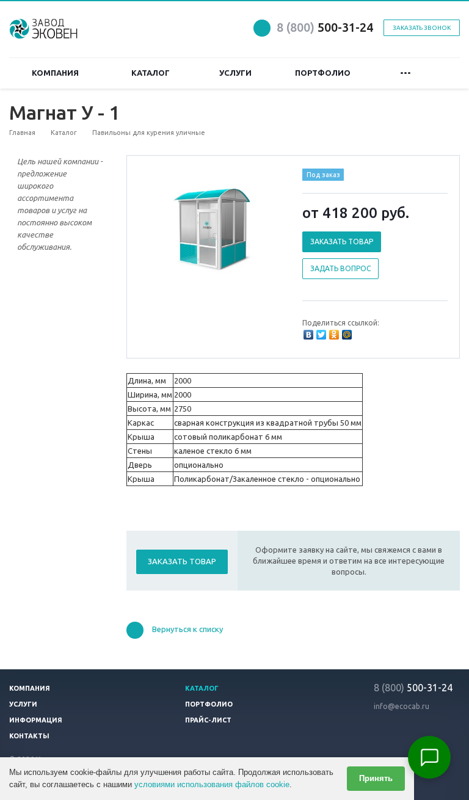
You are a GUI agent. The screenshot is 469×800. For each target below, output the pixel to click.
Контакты (29, 736)
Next (262, 227)
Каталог (152, 72)
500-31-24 (325, 27)
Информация (35, 720)
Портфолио (324, 72)
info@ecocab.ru (401, 706)
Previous (162, 227)
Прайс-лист (208, 720)
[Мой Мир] (347, 335)
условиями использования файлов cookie (211, 784)
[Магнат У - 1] (212, 228)
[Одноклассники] (334, 335)
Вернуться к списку (187, 629)
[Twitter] (321, 335)
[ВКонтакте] (308, 335)
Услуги (235, 72)
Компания (57, 72)
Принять (376, 778)
